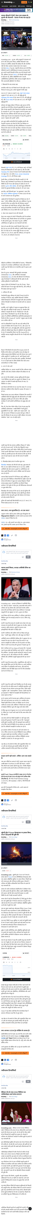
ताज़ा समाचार (5, 6)
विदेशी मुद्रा (29, 6)
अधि (20, 148)
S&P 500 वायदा (25, 93)
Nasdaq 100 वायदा (7, 97)
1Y (14, 148)
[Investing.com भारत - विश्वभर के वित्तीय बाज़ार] (9, 2)
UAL (9, 275)
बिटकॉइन (3, 465)
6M (12, 148)
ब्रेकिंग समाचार (21, 6)
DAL (7, 68)
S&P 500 (9, 167)
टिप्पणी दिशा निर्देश (4, 561)
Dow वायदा (9, 99)
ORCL (15, 74)
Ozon (10, 877)
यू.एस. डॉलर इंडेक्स (11, 186)
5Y (17, 148)
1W (6, 148)
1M (9, 148)
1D (3, 148)
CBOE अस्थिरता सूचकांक (10, 193)
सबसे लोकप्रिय (13, 6)
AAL (9, 277)
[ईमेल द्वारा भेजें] (16, 535)
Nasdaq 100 (5, 172)
